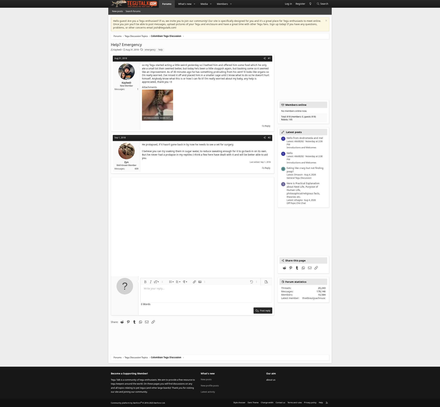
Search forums (133, 11)
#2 (269, 137)
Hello (290, 153)
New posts (117, 11)
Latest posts (294, 132)
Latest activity (208, 391)
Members (222, 3)
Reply (267, 125)
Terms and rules (295, 402)
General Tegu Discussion (299, 177)
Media (204, 3)
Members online (295, 104)
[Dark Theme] (310, 4)
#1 (269, 58)
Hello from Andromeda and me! (305, 138)
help (160, 49)
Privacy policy (310, 402)
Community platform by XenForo (138, 403)
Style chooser (239, 402)
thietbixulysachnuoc (314, 298)
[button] (194, 4)
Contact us (280, 402)
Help (321, 402)
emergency (150, 49)
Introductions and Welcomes (301, 147)
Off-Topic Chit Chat (296, 203)
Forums (166, 3)
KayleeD (117, 49)
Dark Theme (253, 402)
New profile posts (210, 385)
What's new (184, 3)
